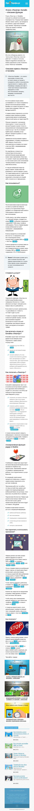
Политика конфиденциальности (17, 809)
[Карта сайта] (17, 806)
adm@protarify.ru (17, 803)
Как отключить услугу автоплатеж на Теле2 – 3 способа (21, 733)
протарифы (13, 3)
